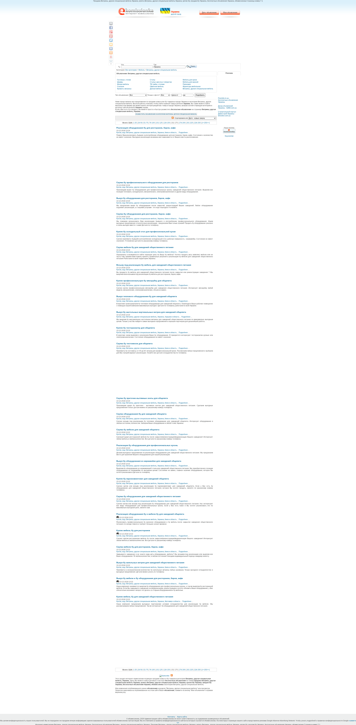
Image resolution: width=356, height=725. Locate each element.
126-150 (167, 123)
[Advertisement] (178, 41)
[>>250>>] (206, 123)
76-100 (152, 123)
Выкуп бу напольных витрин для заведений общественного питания (150, 562)
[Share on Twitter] (111, 40)
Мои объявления (230, 12)
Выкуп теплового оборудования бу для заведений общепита (146, 296)
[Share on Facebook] (111, 27)
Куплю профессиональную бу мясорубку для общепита (144, 281)
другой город (176, 14)
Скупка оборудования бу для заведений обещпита (141, 414)
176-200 (182, 123)
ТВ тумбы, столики (157, 84)
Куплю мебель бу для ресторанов (133, 530)
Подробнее (183, 133)
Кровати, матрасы (124, 89)
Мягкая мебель (123, 84)
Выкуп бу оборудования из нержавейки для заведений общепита (148, 461)
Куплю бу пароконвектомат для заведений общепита (142, 479)
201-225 (190, 123)
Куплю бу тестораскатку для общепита (135, 328)
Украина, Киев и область (167, 133)
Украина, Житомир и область (168, 601)
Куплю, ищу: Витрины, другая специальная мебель (136, 133)
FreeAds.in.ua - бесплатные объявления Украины (228, 100)
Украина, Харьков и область (168, 317)
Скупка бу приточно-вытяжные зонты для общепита (142, 398)
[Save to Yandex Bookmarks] (111, 57)
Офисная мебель (157, 86)
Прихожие (187, 84)
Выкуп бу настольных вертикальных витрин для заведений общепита (151, 312)
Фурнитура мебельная (192, 86)
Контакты (171, 717)
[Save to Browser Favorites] (111, 44)
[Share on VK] (111, 48)
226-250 (197, 123)
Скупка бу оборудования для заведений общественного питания (148, 496)
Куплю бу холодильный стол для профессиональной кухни (146, 231)
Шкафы (120, 82)
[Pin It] (111, 36)
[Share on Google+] (111, 32)
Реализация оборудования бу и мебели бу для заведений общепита (150, 514)
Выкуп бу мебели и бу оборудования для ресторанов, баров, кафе (149, 578)
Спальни (120, 86)
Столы (152, 80)
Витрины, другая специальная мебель (161, 70)
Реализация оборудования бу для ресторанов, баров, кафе (146, 128)
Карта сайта (182, 717)
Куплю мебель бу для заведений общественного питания (144, 597)
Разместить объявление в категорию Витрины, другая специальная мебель (166, 114)
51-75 (146, 123)
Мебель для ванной (190, 82)
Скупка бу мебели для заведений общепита (137, 429)
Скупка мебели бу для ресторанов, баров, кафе (140, 547)
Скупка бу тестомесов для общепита (134, 343)
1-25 (135, 123)
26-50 (140, 123)
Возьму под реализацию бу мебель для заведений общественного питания (153, 265)
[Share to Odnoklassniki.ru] (111, 52)
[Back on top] (111, 23)
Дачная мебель (156, 89)
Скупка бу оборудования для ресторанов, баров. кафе (143, 214)
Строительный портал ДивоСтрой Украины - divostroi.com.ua (227, 114)
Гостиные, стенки (124, 80)
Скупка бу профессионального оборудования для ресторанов (147, 182)
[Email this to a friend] (111, 61)
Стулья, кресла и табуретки (161, 82)
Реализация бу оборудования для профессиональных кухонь (147, 445)
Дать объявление (209, 12)
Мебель (142, 70)
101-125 (159, 123)
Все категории (131, 70)
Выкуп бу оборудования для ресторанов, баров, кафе (143, 198)
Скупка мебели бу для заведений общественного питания (144, 247)
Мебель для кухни (190, 80)
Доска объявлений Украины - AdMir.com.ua (227, 107)
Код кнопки (229, 136)
